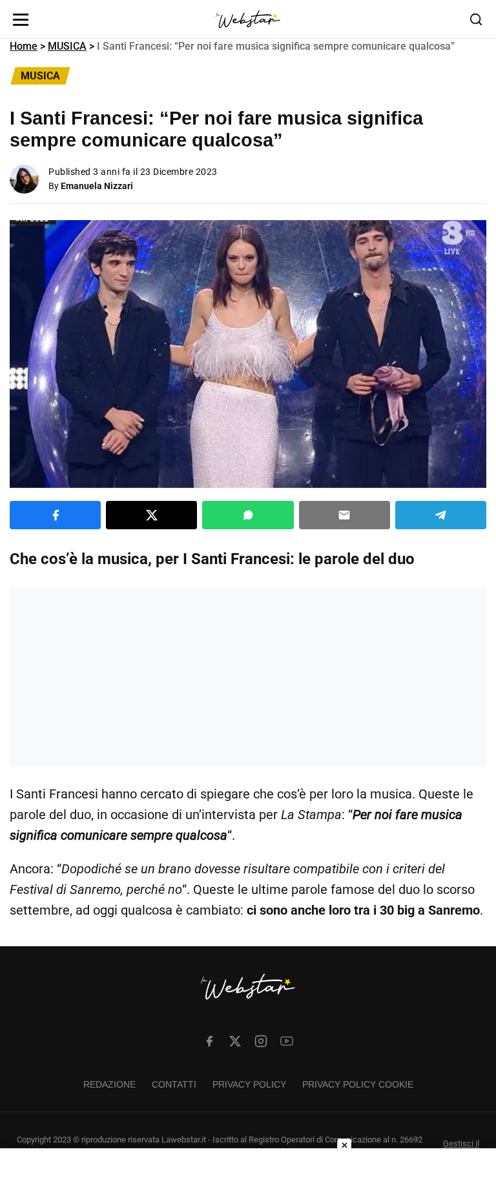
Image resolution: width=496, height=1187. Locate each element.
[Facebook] (209, 1041)
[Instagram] (260, 1041)
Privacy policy (249, 1084)
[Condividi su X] (151, 515)
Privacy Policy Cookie (357, 1084)
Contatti (174, 1084)
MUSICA (67, 46)
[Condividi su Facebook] (55, 515)
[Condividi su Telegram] (440, 515)
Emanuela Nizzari (97, 186)
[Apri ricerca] (476, 19)
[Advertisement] (248, 677)
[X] (235, 1041)
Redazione (109, 1084)
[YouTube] (286, 1041)
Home (23, 46)
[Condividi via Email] (344, 515)
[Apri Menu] (21, 19)
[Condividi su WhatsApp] (247, 515)
